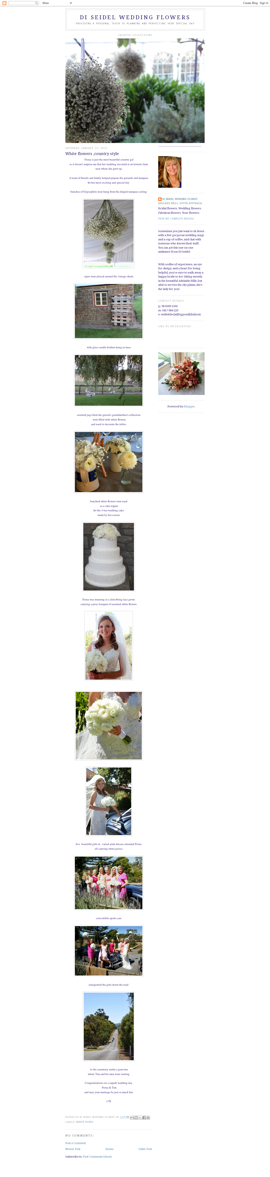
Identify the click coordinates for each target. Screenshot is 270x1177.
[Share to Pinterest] (148, 1118)
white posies (84, 1122)
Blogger (189, 406)
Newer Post (72, 1149)
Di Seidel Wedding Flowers (135, 17)
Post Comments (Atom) (97, 1156)
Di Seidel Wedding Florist (180, 199)
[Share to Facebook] (144, 1118)
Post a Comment (75, 1143)
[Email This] (132, 1118)
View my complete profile (176, 219)
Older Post (145, 1149)
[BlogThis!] (136, 1118)
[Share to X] (140, 1118)
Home (109, 1149)
